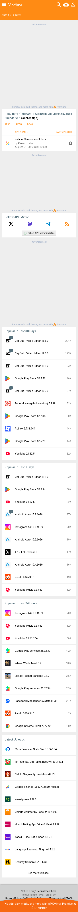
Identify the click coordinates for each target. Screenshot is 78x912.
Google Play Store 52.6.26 (30, 441)
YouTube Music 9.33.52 (28, 589)
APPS (19, 124)
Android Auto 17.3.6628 (29, 514)
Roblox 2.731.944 (25, 428)
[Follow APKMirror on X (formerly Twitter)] (11, 225)
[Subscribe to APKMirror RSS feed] (67, 225)
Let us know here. (47, 891)
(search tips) (29, 118)
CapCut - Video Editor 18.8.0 (31, 340)
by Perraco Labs (24, 143)
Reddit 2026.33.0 (24, 577)
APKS (7, 124)
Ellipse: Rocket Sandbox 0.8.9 (32, 675)
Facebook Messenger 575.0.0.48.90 (36, 701)
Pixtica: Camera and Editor (30, 139)
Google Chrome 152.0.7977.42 (33, 726)
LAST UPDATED (64, 132)
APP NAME (20, 132)
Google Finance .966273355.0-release (37, 786)
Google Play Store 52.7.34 (30, 416)
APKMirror (15, 4)
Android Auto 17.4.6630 (29, 564)
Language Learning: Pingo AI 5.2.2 (35, 849)
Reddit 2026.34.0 (24, 713)
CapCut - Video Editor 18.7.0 (31, 391)
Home (5, 14)
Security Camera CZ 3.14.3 (31, 862)
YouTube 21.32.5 (24, 453)
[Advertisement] (39, 65)
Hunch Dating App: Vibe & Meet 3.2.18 (37, 824)
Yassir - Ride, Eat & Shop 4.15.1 (33, 837)
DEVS (30, 124)
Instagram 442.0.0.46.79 (29, 527)
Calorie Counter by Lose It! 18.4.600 (36, 812)
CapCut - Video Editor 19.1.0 (31, 366)
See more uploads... (39, 872)
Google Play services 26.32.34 (32, 688)
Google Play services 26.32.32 (32, 650)
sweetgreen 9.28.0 (25, 799)
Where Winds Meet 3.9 (28, 663)
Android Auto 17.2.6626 (29, 539)
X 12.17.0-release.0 (26, 552)
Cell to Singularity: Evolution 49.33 (35, 774)
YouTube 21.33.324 (26, 638)
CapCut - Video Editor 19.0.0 (31, 353)
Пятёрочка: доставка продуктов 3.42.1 (39, 761)
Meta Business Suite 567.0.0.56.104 (36, 749)
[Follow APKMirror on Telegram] (48, 225)
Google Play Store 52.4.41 (30, 378)
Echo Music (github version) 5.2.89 (35, 403)
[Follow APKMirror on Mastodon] (30, 225)
